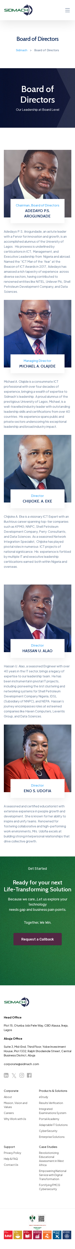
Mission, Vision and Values (15, 1105)
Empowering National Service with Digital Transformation (52, 1175)
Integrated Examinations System (52, 1111)
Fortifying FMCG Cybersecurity (49, 1187)
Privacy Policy (12, 1152)
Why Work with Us (15, 1119)
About (8, 1097)
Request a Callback (37, 939)
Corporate (11, 1090)
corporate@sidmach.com (21, 1064)
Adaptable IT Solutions (53, 1125)
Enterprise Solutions (52, 1136)
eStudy (43, 1097)
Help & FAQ (11, 1158)
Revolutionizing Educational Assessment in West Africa (51, 1159)
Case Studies (48, 1146)
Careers (9, 1113)
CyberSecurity (48, 1130)
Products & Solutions (53, 1090)
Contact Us (11, 1164)
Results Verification (51, 1103)
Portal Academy (49, 1119)
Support (9, 1146)
